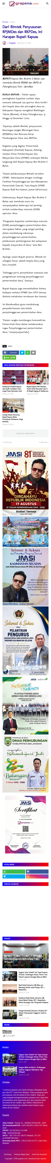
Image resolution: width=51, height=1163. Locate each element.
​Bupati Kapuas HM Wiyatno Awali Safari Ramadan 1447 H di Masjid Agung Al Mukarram (37, 389)
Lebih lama (43, 442)
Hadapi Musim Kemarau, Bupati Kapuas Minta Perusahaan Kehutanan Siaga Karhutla (12, 418)
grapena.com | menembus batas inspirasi (32, 1159)
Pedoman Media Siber (22, 1154)
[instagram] (37, 876)
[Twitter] (22, 353)
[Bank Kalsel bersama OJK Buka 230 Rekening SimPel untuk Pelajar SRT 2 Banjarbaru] (9, 989)
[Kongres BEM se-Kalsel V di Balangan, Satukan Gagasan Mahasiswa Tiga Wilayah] (9, 1071)
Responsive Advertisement (26, 433)
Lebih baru (8, 442)
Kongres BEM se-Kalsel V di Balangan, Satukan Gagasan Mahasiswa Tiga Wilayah (32, 1069)
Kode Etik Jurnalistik (39, 1154)
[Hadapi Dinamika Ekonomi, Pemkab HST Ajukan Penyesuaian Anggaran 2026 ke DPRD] (9, 1014)
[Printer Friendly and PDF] (9, 357)
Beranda (5, 22)
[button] (3, 4)
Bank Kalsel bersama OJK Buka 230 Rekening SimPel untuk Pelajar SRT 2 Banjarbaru (31, 987)
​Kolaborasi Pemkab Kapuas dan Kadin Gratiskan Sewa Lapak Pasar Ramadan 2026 (12, 389)
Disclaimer (8, 1154)
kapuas (12, 22)
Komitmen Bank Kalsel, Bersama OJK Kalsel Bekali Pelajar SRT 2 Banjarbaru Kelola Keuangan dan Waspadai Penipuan (33, 1000)
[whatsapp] (13, 871)
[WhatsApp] (27, 353)
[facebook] (37, 871)
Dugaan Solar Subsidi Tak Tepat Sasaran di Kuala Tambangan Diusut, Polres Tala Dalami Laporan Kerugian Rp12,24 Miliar (33, 974)
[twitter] (13, 876)
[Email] (33, 353)
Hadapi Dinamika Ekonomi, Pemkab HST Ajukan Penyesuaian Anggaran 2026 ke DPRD (33, 1013)
